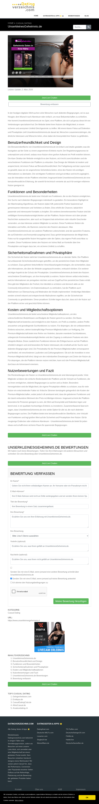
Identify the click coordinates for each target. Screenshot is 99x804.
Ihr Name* (14, 481)
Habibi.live (70, 740)
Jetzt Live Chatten (49, 684)
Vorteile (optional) (17, 541)
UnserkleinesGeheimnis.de (24, 658)
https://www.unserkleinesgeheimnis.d (24, 620)
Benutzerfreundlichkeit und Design (27, 661)
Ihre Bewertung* (17, 512)
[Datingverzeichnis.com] (23, 7)
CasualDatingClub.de (22, 702)
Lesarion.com (42, 736)
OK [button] (87, 797)
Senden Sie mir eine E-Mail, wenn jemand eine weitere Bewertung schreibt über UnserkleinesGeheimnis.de (44, 573)
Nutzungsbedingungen (35, 583)
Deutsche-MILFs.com (45, 733)
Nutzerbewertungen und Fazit (25, 673)
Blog (87, 16)
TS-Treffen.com (72, 729)
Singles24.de (42, 740)
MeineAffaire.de (43, 743)
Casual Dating (24, 23)
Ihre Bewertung (16, 531)
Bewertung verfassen (22, 679)
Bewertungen (74, 16)
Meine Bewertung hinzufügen (71, 601)
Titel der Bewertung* (19, 502)
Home (36, 16)
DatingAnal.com (43, 729)
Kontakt (18, 789)
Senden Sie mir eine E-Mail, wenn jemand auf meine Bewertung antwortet (44, 579)
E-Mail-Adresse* (17, 491)
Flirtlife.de (69, 736)
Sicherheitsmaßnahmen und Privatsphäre (30, 667)
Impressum (80, 789)
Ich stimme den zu (30, 583)
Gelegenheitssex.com (22, 697)
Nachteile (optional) (18, 555)
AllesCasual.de (19, 705)
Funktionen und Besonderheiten (26, 664)
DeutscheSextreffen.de (74, 743)
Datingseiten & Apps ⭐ (52, 16)
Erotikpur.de (18, 699)
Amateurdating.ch (20, 708)
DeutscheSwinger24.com (75, 733)
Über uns (39, 789)
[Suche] (88, 27)
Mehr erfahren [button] (19, 800)
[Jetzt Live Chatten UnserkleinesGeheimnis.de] (40, 62)
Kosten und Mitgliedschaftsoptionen (28, 670)
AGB (60, 789)
